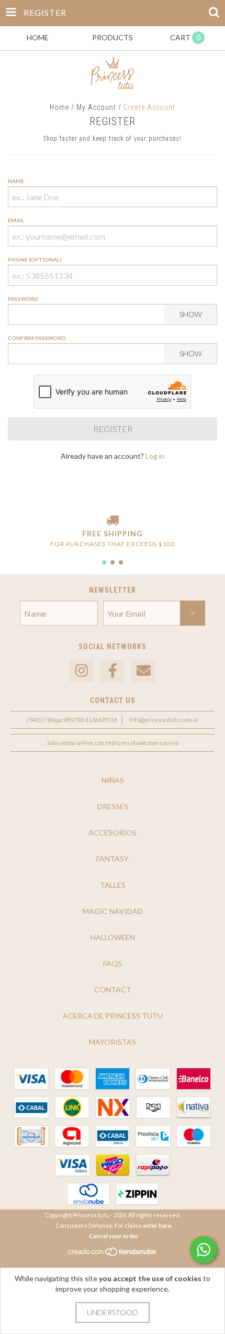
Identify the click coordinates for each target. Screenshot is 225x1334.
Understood (112, 1312)
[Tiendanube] (113, 1254)
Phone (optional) (35, 259)
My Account (96, 107)
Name (16, 181)
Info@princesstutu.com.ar (164, 719)
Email (16, 220)
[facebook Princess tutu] (112, 671)
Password (23, 299)
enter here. (157, 1225)
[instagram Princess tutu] (82, 671)
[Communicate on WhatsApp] (203, 1249)
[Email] (143, 671)
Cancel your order (114, 1236)
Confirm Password (37, 338)
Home (59, 107)
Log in (155, 455)
